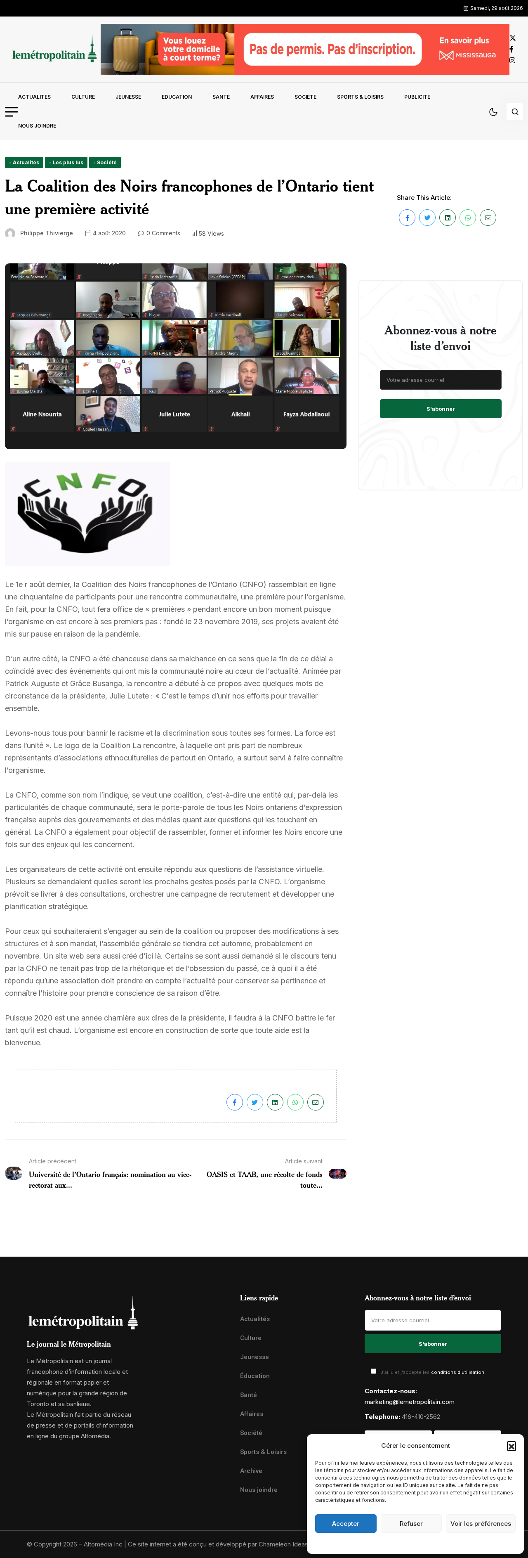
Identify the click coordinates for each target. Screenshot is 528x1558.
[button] (511, 1446)
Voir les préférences (480, 1523)
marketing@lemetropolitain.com (410, 1402)
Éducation (177, 97)
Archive (251, 1471)
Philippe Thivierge (46, 233)
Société (305, 97)
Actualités (34, 97)
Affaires (262, 97)
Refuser (411, 1523)
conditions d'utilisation (457, 1372)
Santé (221, 97)
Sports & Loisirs (360, 97)
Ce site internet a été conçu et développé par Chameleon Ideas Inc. (224, 1544)
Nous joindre (37, 126)
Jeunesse (128, 97)
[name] (53, 49)
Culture (83, 97)
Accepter (345, 1523)
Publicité (417, 97)
